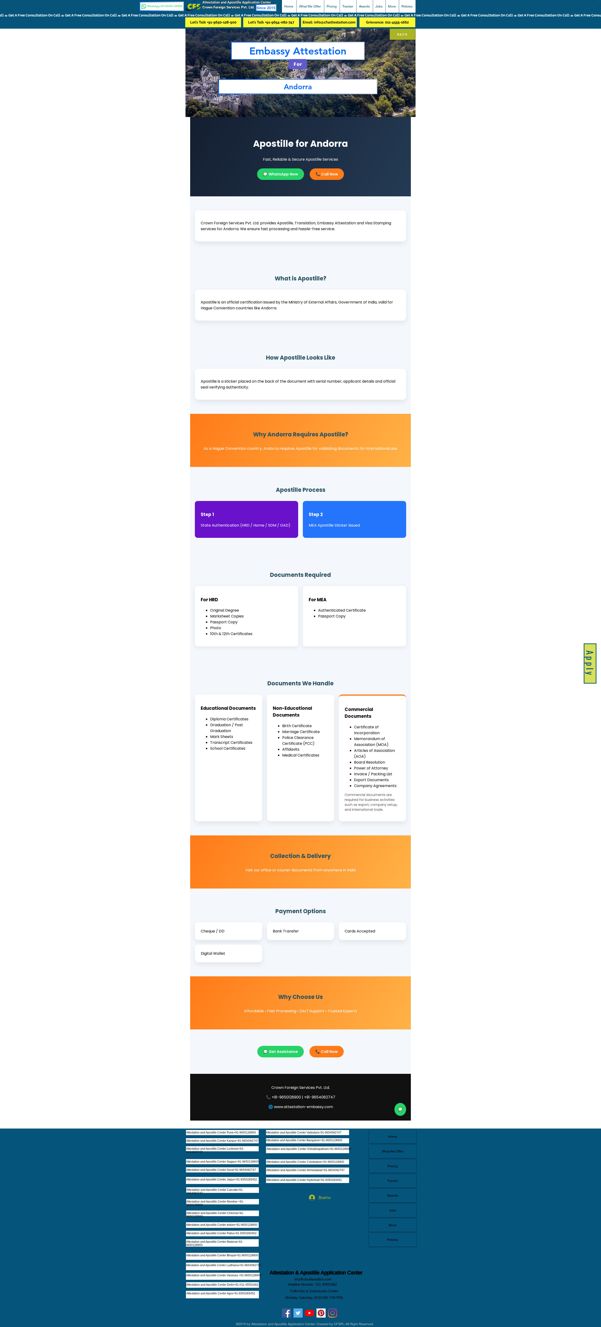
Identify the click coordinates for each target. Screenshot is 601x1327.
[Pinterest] (321, 1313)
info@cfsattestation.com (312, 1279)
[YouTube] (309, 1313)
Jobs (392, 1210)
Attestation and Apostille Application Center (238, 2)
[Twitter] (298, 1313)
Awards (392, 1195)
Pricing (393, 1166)
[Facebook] (286, 1313)
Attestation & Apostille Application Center (316, 1273)
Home (392, 1136)
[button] (310, 6)
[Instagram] (332, 1313)
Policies (392, 1240)
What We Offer (393, 1151)
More (393, 1225)
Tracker (392, 1181)
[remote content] (300, 619)
